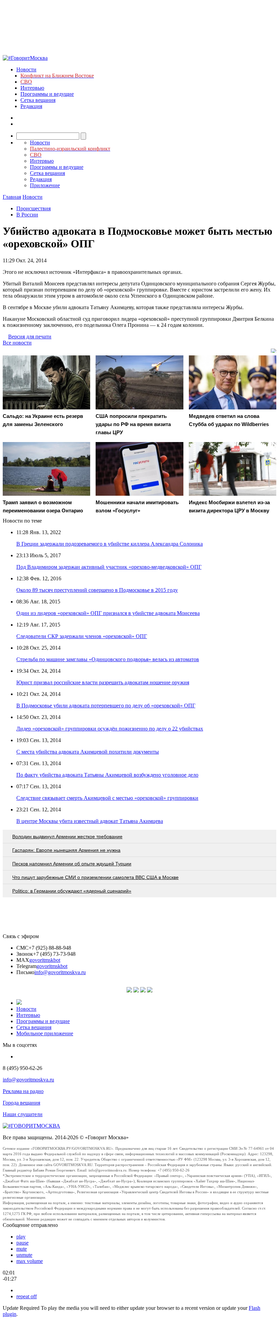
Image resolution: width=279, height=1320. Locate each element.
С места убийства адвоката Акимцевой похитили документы (87, 752)
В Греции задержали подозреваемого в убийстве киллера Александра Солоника (109, 544)
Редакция (31, 106)
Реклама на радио (23, 1091)
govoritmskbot (44, 960)
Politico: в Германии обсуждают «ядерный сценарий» (71, 891)
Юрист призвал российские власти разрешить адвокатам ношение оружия (102, 682)
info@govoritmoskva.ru (60, 972)
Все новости (17, 343)
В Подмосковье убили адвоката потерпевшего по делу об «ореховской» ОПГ (105, 705)
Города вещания (21, 1103)
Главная (12, 197)
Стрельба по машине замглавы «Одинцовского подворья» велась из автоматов (107, 659)
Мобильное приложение (44, 1033)
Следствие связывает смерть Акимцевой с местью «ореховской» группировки (107, 798)
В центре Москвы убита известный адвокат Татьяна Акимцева (89, 821)
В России (27, 214)
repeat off (26, 1296)
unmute (24, 1255)
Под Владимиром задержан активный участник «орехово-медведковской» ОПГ (108, 567)
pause (22, 1243)
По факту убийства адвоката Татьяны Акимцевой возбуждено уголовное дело (107, 775)
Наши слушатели (23, 1114)
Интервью (32, 88)
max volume (29, 1261)
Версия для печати (29, 336)
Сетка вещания (37, 100)
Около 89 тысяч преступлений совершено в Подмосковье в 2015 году (97, 590)
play (21, 1236)
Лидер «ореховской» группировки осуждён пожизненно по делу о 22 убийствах (109, 729)
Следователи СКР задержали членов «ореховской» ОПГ (81, 636)
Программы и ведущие (47, 94)
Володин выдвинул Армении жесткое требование (67, 836)
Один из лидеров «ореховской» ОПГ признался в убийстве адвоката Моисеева (108, 613)
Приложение (45, 185)
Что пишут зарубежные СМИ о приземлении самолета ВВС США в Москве (95, 877)
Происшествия (33, 208)
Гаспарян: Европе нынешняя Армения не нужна (66, 850)
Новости (26, 69)
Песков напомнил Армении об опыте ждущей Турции (71, 863)
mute (21, 1249)
